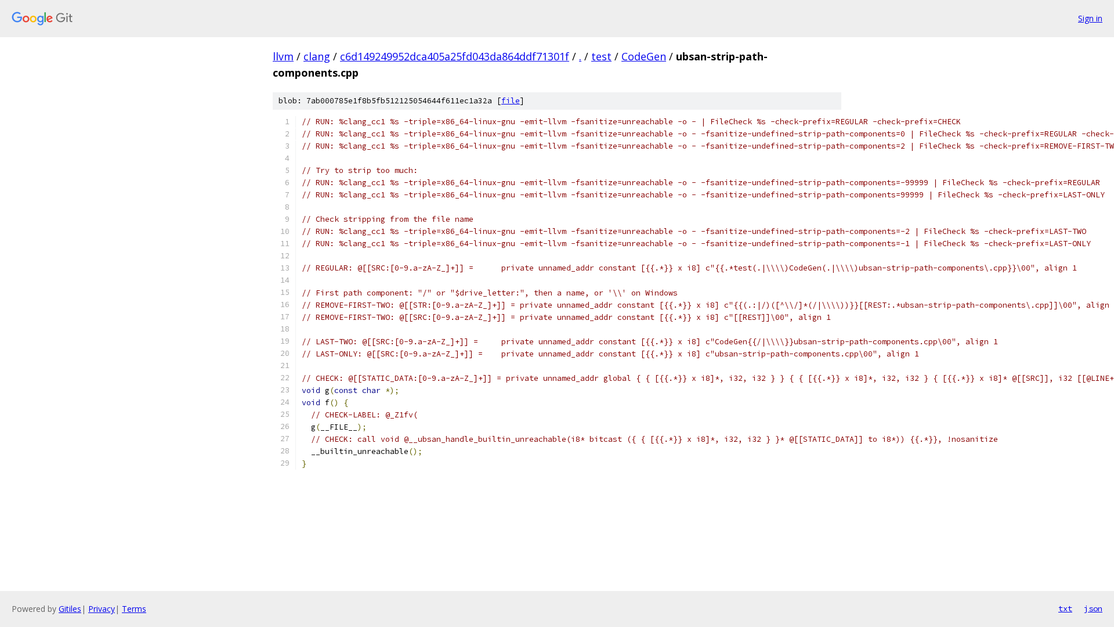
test (601, 56)
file (510, 101)
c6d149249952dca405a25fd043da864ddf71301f (454, 56)
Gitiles (70, 608)
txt (1065, 608)
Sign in (1090, 18)
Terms (134, 608)
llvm (283, 56)
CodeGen (643, 56)
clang (316, 56)
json (1093, 608)
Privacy (101, 608)
